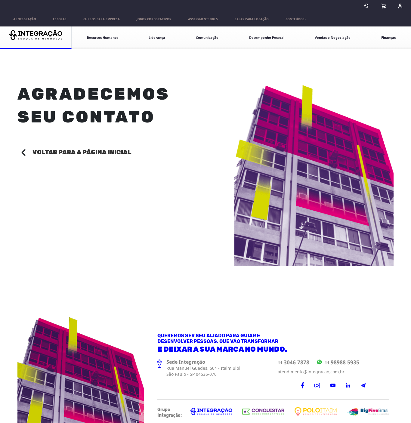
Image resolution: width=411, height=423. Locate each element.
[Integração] (36, 37)
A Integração (24, 19)
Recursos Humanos (102, 37)
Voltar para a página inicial (81, 153)
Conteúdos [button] (295, 19)
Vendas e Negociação (333, 37)
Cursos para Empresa (101, 19)
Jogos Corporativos (154, 19)
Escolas (59, 19)
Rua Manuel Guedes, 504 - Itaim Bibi (203, 368)
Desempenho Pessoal (266, 37)
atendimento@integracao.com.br (311, 372)
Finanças (388, 37)
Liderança (157, 37)
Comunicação (207, 37)
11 (293, 362)
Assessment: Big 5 (203, 19)
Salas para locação (252, 19)
